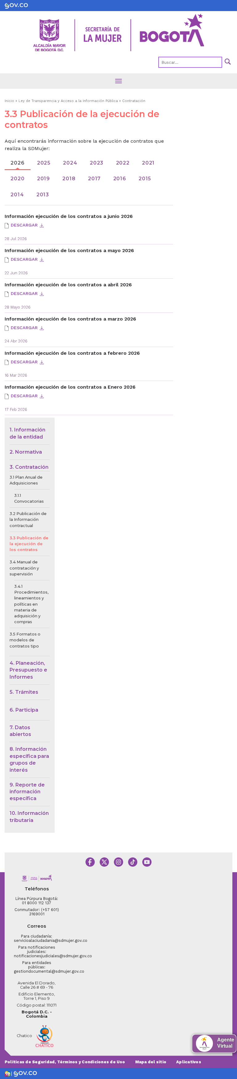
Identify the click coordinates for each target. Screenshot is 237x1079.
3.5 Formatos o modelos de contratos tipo (25, 640)
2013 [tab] (42, 195)
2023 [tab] (96, 163)
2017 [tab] (94, 179)
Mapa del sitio (150, 1062)
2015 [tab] (145, 179)
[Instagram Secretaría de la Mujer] (118, 861)
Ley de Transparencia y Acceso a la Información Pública (68, 101)
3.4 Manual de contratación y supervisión (24, 568)
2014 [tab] (17, 195)
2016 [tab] (119, 179)
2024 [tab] (70, 163)
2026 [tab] (17, 163)
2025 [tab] (44, 163)
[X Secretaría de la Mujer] (104, 861)
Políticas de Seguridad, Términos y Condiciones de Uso (65, 1062)
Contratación (133, 101)
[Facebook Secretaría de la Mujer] (90, 861)
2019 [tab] (43, 179)
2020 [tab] (17, 179)
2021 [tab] (148, 163)
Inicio (9, 101)
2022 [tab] (123, 163)
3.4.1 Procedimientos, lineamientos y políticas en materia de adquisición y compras (31, 604)
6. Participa (24, 710)
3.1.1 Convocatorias (29, 498)
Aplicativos (188, 1062)
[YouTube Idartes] (147, 861)
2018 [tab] (68, 179)
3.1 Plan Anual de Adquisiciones (26, 480)
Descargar (24, 225)
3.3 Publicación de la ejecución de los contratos (29, 544)
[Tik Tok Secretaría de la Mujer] (132, 861)
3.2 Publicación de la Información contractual (28, 519)
